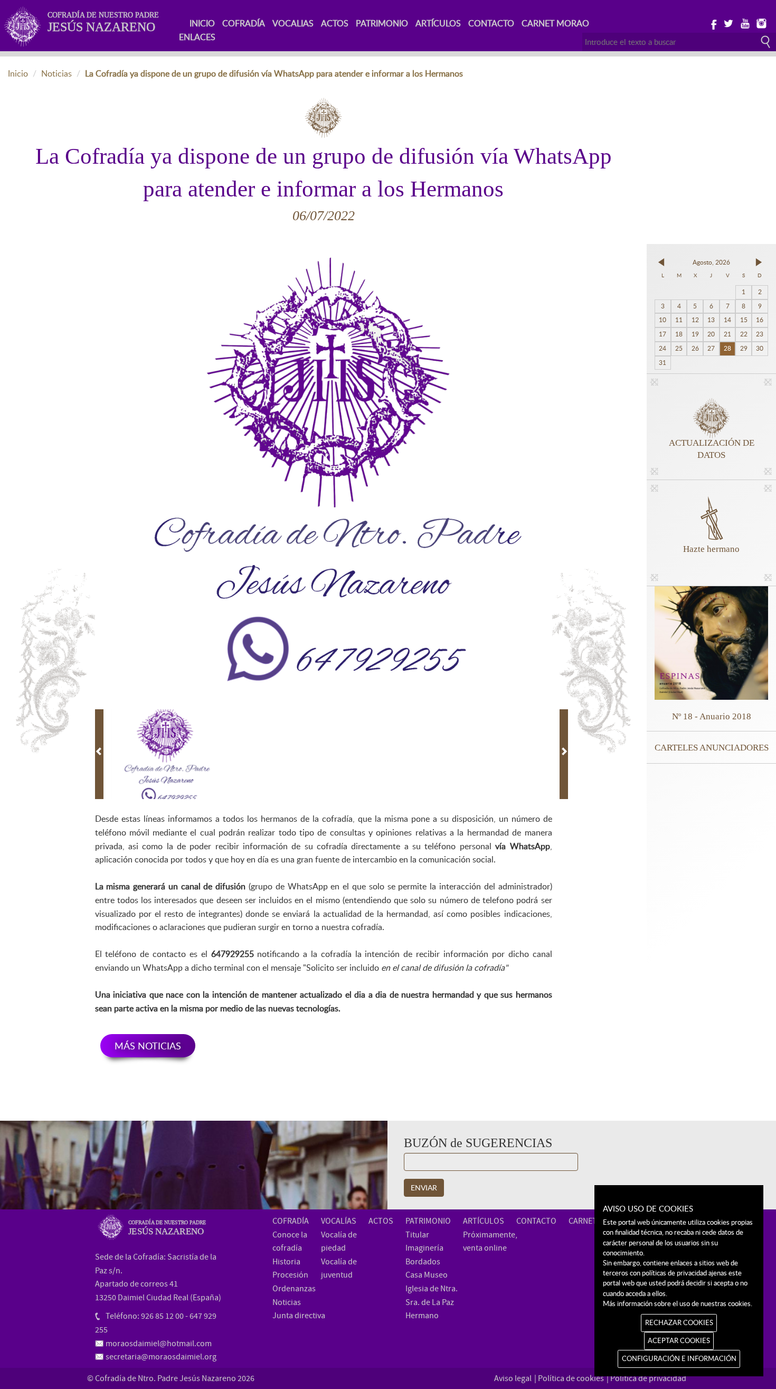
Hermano (422, 1315)
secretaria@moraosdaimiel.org (161, 1357)
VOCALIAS (293, 23)
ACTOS (334, 23)
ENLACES (197, 37)
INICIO (202, 23)
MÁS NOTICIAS (148, 1045)
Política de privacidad (648, 1378)
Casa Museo (426, 1275)
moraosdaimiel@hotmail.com (159, 1343)
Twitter (728, 23)
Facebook (712, 23)
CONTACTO (491, 23)
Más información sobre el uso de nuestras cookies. (677, 1303)
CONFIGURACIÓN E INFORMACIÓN (679, 1358)
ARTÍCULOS (438, 23)
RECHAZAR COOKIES (679, 1322)
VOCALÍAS (338, 1221)
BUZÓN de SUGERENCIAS (478, 1143)
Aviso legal (513, 1378)
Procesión (290, 1275)
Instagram (761, 23)
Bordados (422, 1261)
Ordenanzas (294, 1288)
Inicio (18, 73)
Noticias (56, 73)
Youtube (744, 23)
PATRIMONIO (382, 23)
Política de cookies (571, 1378)
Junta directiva (298, 1315)
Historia (286, 1261)
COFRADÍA (243, 23)
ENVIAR (424, 1187)
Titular (417, 1235)
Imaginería (424, 1248)
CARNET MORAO (555, 23)
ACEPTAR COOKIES (679, 1340)
